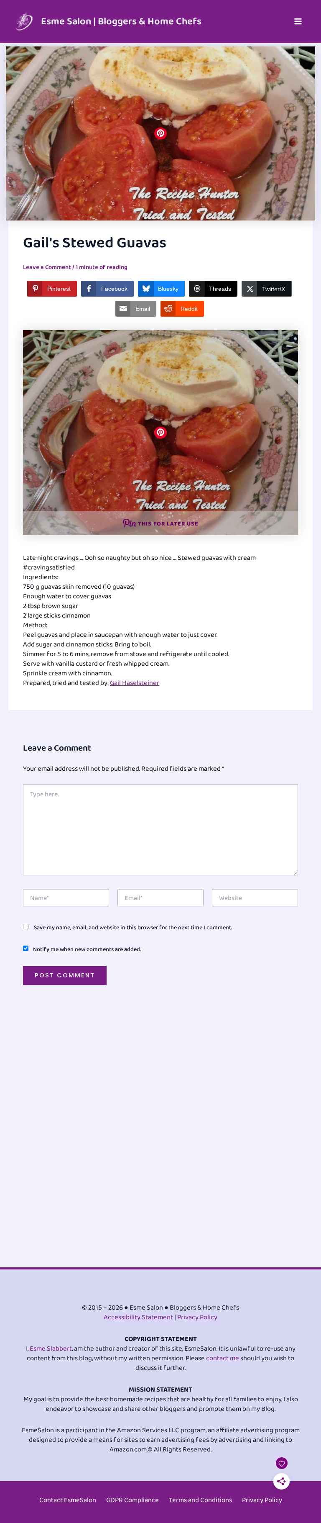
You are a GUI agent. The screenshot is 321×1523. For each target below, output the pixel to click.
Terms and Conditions (200, 1500)
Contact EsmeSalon (67, 1500)
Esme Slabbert (51, 1348)
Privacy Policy (197, 1317)
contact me (222, 1358)
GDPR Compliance (132, 1500)
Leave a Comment (47, 267)
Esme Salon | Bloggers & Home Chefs (121, 21)
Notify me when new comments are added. (87, 949)
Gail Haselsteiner (134, 683)
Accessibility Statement (138, 1317)
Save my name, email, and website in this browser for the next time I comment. (133, 927)
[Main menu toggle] (298, 21)
